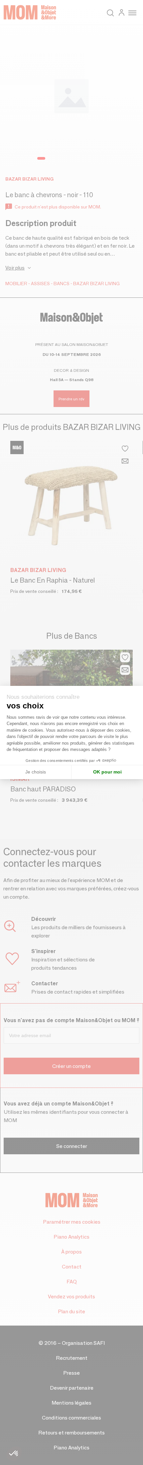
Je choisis (35, 771)
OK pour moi (107, 771)
